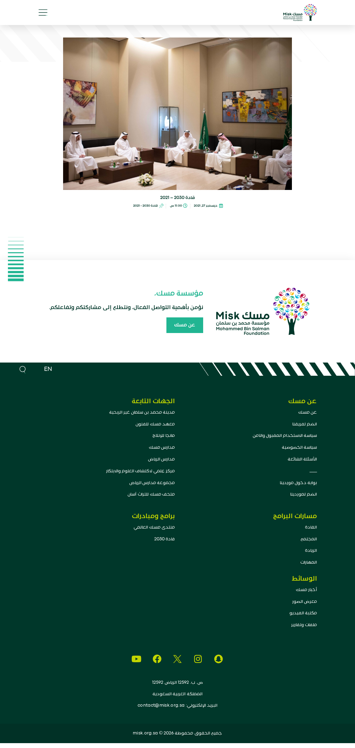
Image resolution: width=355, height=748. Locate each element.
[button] (43, 12)
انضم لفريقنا (304, 424)
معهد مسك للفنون (155, 424)
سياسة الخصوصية (299, 447)
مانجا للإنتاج (164, 436)
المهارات (308, 562)
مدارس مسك (162, 447)
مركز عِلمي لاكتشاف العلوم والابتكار (140, 471)
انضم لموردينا (303, 494)
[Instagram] (198, 659)
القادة (311, 527)
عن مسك (307, 412)
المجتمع (309, 539)
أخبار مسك (306, 590)
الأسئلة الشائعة (302, 459)
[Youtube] (136, 659)
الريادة (311, 550)
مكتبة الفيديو (303, 613)
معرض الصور (304, 602)
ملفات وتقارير (304, 625)
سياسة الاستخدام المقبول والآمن (285, 436)
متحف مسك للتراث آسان (151, 494)
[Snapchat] (218, 659)
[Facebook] (157, 659)
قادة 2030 (164, 539)
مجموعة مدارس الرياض (152, 483)
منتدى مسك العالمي (154, 527)
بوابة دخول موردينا (298, 483)
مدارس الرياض (161, 459)
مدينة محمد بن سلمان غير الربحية (142, 412)
